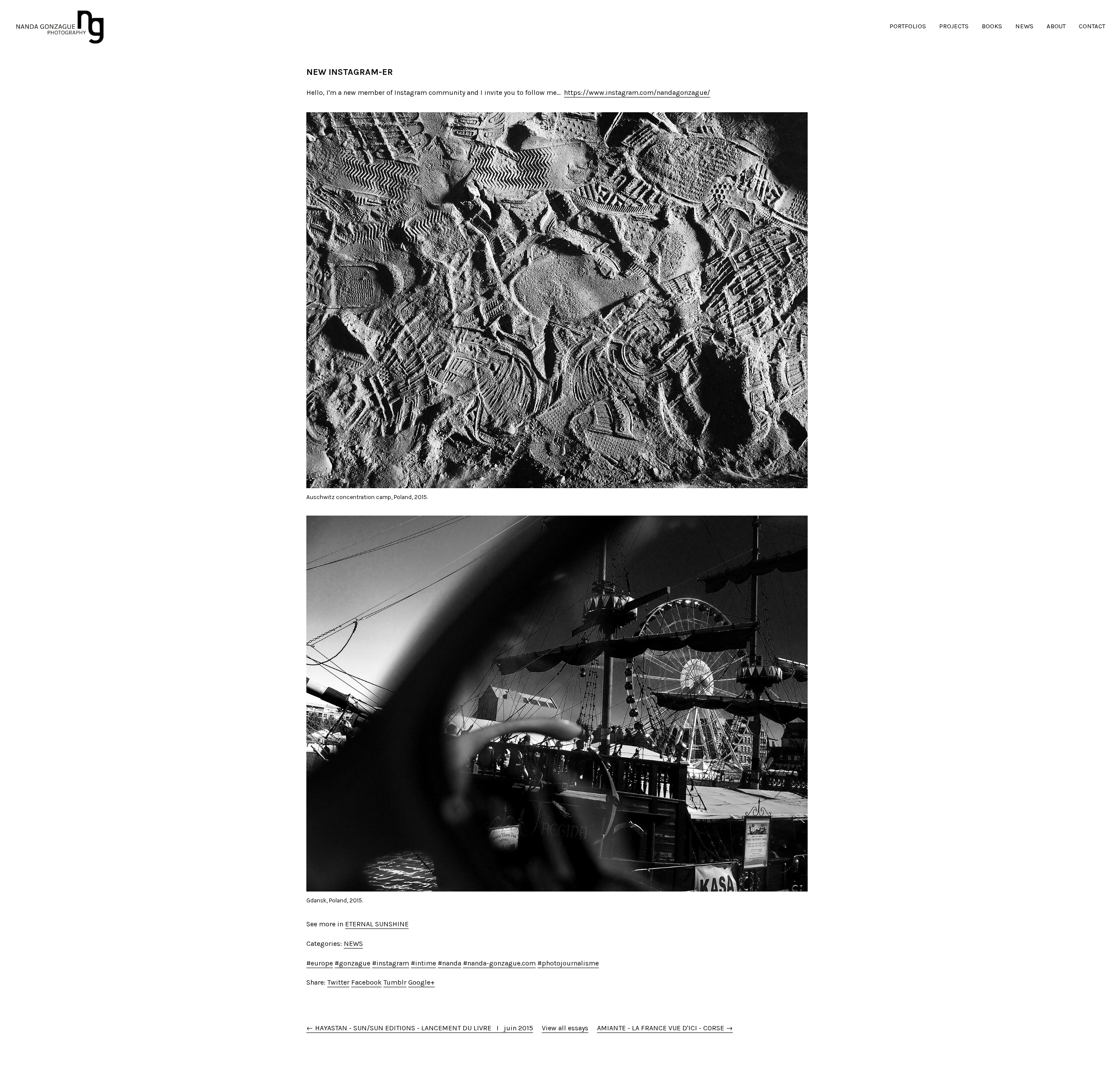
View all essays (565, 1028)
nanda (451, 963)
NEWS (1024, 26)
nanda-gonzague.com (501, 963)
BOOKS (992, 26)
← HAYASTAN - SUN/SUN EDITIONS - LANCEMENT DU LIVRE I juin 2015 (419, 1028)
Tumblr (394, 982)
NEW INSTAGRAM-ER (349, 72)
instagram (392, 963)
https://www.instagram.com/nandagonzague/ (637, 92)
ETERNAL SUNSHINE (377, 924)
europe (322, 963)
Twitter (338, 982)
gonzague (354, 963)
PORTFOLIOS (907, 26)
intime (425, 963)
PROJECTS (954, 26)
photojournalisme (570, 963)
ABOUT (1056, 26)
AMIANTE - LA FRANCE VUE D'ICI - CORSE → (665, 1028)
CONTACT (1092, 26)
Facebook (366, 982)
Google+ (421, 982)
